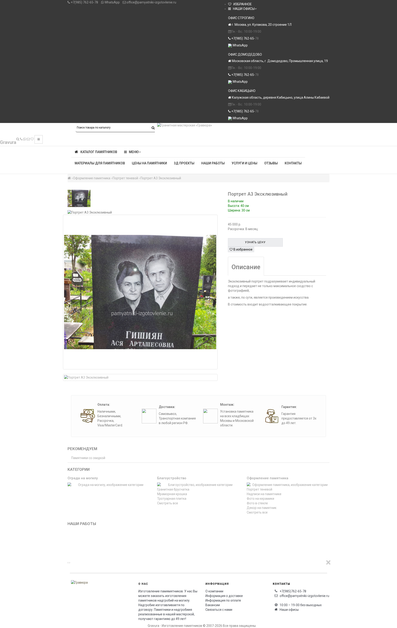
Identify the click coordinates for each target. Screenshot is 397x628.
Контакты (293, 163)
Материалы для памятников (100, 163)
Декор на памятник (261, 508)
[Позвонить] (21, 139)
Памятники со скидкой (88, 458)
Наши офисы (289, 609)
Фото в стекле (257, 503)
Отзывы (271, 163)
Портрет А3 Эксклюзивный (160, 178)
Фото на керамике (260, 498)
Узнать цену (255, 242)
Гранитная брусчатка (173, 489)
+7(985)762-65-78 (293, 591)
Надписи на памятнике (264, 494)
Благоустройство (171, 478)
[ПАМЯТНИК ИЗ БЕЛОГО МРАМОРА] (69, 539)
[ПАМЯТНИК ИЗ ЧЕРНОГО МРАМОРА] (69, 535)
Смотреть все (167, 503)
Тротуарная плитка (171, 498)
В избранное (242, 249)
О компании (214, 591)
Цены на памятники (149, 163)
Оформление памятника (91, 178)
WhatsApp (112, 2)
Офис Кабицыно (241, 91)
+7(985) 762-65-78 (84, 2)
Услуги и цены (244, 163)
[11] (69, 544)
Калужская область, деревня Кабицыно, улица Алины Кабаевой (280, 97)
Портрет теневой (125, 178)
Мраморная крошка (172, 494)
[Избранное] (32, 139)
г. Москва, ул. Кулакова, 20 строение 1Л (261, 24)
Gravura (8, 142)
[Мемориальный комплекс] (69, 549)
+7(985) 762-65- (243, 38)
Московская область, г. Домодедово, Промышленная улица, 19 (279, 61)
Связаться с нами (218, 609)
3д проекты (184, 163)
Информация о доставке (224, 596)
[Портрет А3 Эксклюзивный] (140, 292)
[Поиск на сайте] (17, 139)
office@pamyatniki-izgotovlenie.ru (151, 2)
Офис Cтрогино (241, 18)
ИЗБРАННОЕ (241, 4)
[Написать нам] (24, 139)
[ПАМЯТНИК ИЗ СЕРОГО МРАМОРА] (69, 530)
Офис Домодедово (245, 54)
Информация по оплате (223, 600)
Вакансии (212, 605)
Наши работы (213, 163)
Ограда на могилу (83, 478)
